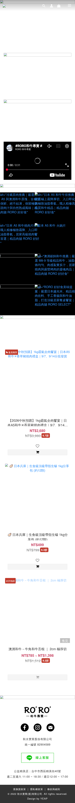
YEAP (44, 798)
